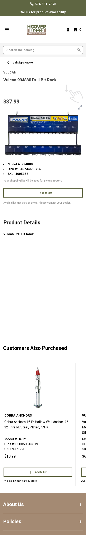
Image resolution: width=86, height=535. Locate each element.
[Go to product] (38, 387)
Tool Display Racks (22, 62)
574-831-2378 (45, 4)
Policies (12, 521)
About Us (13, 504)
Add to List (46, 193)
